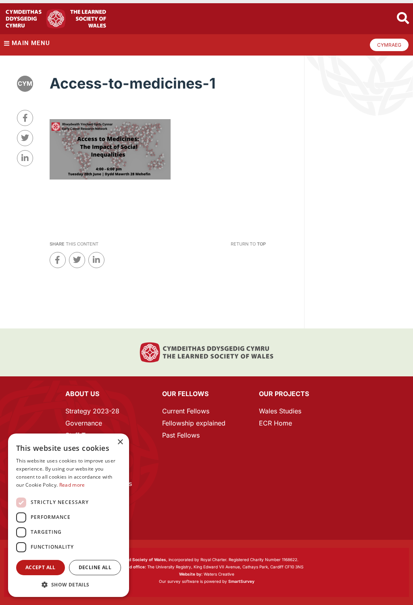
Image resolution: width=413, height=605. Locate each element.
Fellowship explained (193, 423)
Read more (72, 484)
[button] (68, 584)
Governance (83, 423)
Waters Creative (206, 574)
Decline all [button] (95, 567)
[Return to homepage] (56, 18)
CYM (25, 83)
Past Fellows (181, 435)
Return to (248, 244)
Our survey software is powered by (206, 581)
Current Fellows (185, 411)
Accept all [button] (40, 567)
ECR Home (275, 423)
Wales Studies (280, 411)
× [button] (120, 442)
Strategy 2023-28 (92, 411)
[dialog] (68, 515)
